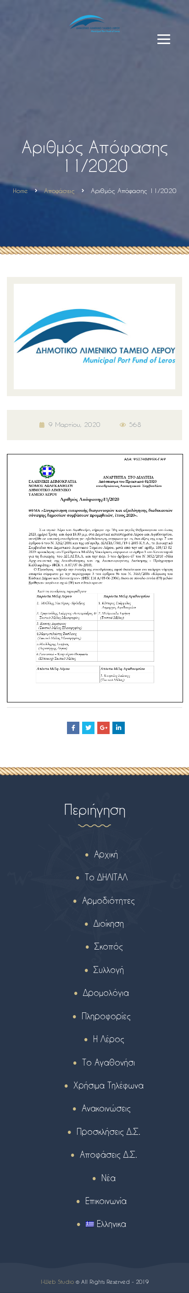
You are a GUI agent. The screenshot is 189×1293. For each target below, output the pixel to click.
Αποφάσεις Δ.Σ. (108, 1154)
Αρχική (106, 854)
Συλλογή (109, 969)
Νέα (108, 1177)
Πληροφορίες (106, 1016)
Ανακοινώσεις (106, 1108)
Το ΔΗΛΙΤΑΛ (106, 877)
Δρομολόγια (106, 992)
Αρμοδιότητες (108, 900)
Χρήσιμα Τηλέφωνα (108, 1085)
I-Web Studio (57, 1281)
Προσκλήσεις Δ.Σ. (108, 1131)
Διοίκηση (109, 923)
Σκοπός (108, 946)
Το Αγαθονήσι (108, 1062)
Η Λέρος (108, 1039)
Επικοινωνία (106, 1200)
